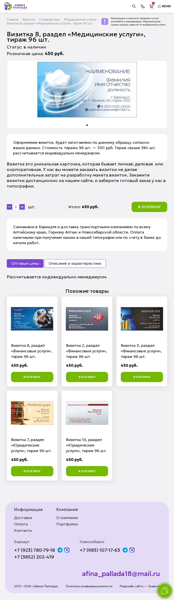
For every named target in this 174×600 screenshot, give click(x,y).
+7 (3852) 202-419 (34, 557)
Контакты (23, 530)
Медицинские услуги (80, 19)
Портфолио (67, 524)
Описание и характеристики (75, 263)
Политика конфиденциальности (89, 586)
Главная (12, 19)
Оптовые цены (25, 263)
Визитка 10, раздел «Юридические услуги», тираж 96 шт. (86, 445)
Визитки (29, 19)
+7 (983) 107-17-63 (100, 550)
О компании (67, 517)
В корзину (149, 206)
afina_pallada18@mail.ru (121, 574)
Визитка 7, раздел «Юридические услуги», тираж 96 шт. (31, 445)
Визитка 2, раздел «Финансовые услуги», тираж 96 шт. (86, 351)
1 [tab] (87, 125)
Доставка (23, 517)
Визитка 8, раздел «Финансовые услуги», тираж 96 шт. (31, 351)
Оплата (21, 524)
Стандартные (49, 19)
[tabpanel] (87, 90)
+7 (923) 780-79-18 (34, 550)
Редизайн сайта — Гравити (140, 586)
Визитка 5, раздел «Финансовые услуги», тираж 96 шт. (141, 351)
